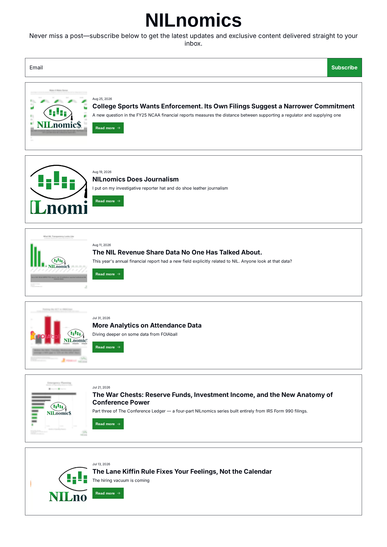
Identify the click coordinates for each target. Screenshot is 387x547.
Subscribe (344, 67)
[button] (108, 127)
